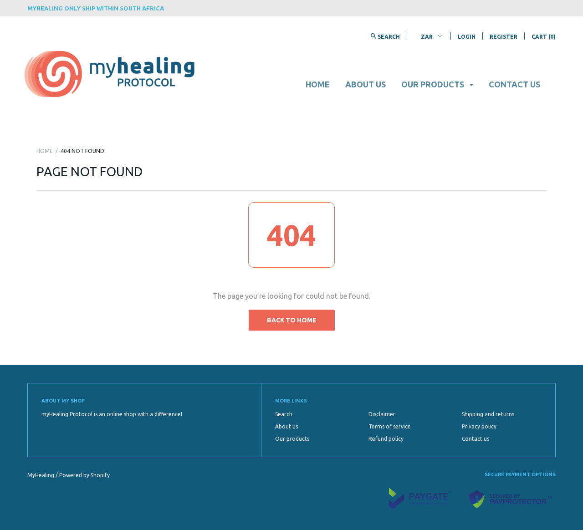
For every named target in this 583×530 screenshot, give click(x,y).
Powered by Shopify (84, 475)
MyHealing (41, 475)
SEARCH (388, 37)
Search (283, 414)
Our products (433, 84)
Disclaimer (381, 414)
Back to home (292, 320)
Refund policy (386, 439)
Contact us (514, 84)
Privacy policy (479, 426)
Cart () (544, 37)
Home (318, 84)
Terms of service (389, 426)
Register (503, 37)
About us (365, 84)
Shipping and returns (488, 414)
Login (467, 37)
